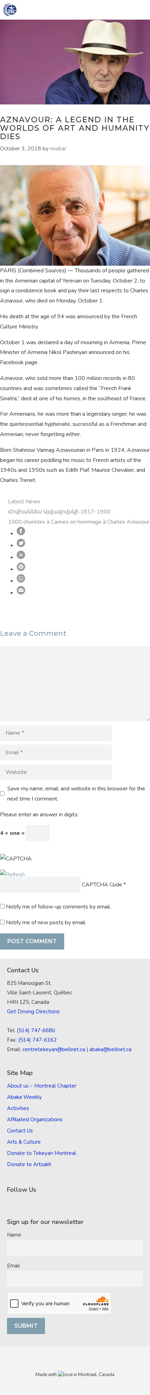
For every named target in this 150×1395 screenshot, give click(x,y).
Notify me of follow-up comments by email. (58, 907)
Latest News (24, 501)
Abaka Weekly (24, 1097)
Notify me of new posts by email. (46, 922)
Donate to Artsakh (29, 1164)
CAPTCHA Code (102, 885)
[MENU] (140, 10)
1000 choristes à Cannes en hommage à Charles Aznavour (78, 522)
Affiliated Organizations (34, 1119)
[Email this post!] (21, 593)
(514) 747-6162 (37, 1039)
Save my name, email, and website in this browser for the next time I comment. (76, 794)
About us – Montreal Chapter (41, 1085)
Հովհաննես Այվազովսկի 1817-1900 (59, 512)
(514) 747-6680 (36, 1030)
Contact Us (20, 1130)
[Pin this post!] (21, 569)
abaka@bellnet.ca (110, 1049)
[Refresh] (12, 874)
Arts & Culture (24, 1141)
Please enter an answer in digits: (39, 814)
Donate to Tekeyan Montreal (41, 1153)
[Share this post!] (21, 533)
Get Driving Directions (33, 1011)
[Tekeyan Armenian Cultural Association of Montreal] (10, 10)
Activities (18, 1108)
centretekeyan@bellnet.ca (53, 1049)
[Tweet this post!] (21, 545)
